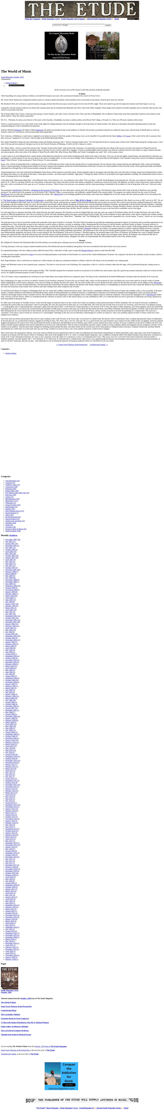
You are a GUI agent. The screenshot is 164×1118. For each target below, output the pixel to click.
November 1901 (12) (12, 620)
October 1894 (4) (11, 550)
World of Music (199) (13, 531)
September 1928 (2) (12, 937)
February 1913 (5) (11, 811)
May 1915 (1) (10, 841)
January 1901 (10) (11, 604)
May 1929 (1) (10, 941)
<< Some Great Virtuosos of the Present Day (72, 345)
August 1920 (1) (11, 883)
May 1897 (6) (10, 562)
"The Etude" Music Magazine (47, 1108)
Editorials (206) (10, 489)
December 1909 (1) (12, 738)
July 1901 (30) (10, 614)
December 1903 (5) (12, 662)
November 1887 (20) (12, 540)
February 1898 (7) (11, 572)
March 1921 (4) (10, 891)
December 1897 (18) (12, 570)
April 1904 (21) (10, 668)
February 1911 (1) (11, 767)
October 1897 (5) (11, 568)
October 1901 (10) (11, 618)
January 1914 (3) (11, 821)
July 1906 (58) (10, 700)
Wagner (87, 228)
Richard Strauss (87, 250)
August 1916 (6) (11, 851)
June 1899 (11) (10, 584)
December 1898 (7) (12, 582)
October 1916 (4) (11, 855)
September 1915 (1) (12, 843)
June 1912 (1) (10, 799)
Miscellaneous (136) (12, 499)
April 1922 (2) (10, 899)
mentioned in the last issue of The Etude (45, 190)
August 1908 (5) (11, 714)
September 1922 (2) (12, 905)
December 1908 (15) (12, 716)
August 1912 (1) (11, 803)
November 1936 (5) (12, 955)
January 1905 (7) (11, 684)
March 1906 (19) (11, 698)
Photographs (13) (11, 507)
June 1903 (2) (10, 652)
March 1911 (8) (10, 769)
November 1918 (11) (12, 869)
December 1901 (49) (12, 622)
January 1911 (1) (11, 764)
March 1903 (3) (10, 646)
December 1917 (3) (12, 865)
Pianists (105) (10, 509)
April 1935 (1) (10, 953)
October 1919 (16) (11, 873)
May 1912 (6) (10, 797)
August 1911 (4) (11, 779)
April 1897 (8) (10, 560)
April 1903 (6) (10, 648)
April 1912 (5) (10, 795)
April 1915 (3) (10, 839)
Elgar (3, 160)
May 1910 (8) (10, 748)
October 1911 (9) (11, 783)
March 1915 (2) (10, 837)
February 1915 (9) (11, 835)
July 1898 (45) (10, 578)
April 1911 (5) (10, 771)
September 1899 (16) (12, 586)
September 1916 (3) (12, 853)
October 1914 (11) (11, 831)
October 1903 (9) (11, 658)
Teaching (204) (10, 523)
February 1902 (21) (12, 626)
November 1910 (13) (12, 760)
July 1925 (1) (10, 929)
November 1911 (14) (12, 785)
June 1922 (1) (10, 903)
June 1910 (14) (10, 750)
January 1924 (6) (11, 919)
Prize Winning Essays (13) (14, 511)
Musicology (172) (11, 501)
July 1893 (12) (10, 548)
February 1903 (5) (11, 644)
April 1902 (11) (10, 628)
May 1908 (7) (10, 712)
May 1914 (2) (10, 825)
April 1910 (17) (10, 746)
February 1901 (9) (11, 606)
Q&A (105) (9, 515)
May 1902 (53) (10, 630)
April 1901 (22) (10, 610)
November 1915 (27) (12, 845)
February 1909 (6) (11, 720)
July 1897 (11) (10, 566)
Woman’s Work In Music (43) (15, 529)
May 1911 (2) (10, 773)
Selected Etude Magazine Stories (99, 19)
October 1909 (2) (11, 736)
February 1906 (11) (12, 696)
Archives (13, 535)
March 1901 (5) (10, 608)
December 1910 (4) (12, 762)
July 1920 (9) (10, 881)
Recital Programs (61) (13, 517)
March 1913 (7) (10, 813)
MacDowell (17, 190)
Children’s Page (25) (12, 485)
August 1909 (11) (11, 732)
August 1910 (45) (11, 754)
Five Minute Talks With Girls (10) (17, 493)
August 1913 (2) (11, 815)
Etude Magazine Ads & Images (73, 19)
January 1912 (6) (11, 789)
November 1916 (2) (12, 857)
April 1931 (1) (10, 945)
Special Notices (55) (12, 519)
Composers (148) (11, 487)
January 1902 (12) (11, 624)
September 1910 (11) (12, 756)
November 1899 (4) (12, 590)
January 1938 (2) (11, 957)
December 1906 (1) (12, 706)
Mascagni (157, 283)
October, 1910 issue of (50, 1046)
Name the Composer (32, 19)
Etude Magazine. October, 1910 (12, 77)
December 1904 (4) (12, 682)
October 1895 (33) (11, 556)
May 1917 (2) (10, 859)
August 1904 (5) (11, 676)
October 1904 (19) (11, 680)
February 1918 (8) (11, 867)
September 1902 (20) (12, 636)
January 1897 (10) (11, 558)
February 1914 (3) (11, 823)
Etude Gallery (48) (12, 491)
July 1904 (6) (10, 674)
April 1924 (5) (10, 923)
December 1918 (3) (12, 871)
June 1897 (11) (10, 564)
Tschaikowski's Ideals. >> (99, 345)
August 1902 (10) (11, 634)
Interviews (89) (10, 495)
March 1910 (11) (11, 744)
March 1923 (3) (10, 909)
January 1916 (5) (11, 847)
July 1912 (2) (10, 801)
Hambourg (18, 130)
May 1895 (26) (10, 554)
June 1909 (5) (10, 728)
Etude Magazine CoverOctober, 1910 (9, 991)
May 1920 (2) (10, 879)
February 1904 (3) (11, 664)
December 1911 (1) (12, 787)
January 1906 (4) (11, 694)
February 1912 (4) (11, 791)
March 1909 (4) (10, 722)
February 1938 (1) (11, 959)
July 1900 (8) (10, 602)
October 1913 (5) (11, 817)
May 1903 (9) (10, 650)
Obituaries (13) (10, 503)
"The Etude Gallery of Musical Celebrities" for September (23, 200)
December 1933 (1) (12, 949)
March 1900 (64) (11, 596)
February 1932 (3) (11, 947)
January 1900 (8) (11, 592)
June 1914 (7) (10, 827)
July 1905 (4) (10, 692)
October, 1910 (25, 998)
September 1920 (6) (12, 885)
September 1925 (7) (12, 933)
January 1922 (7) (11, 897)
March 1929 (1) (10, 939)
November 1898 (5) (12, 580)
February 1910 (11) (12, 742)
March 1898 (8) (10, 574)
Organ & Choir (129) (12, 505)
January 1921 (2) (11, 889)
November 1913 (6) (12, 819)
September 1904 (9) (12, 678)
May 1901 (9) (10, 612)
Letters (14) (9, 497)
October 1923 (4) (11, 913)
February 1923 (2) (11, 907)
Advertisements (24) (12, 481)
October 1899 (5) (11, 588)
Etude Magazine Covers (51, 19)
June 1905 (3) (10, 690)
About (116, 19)
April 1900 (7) (10, 598)
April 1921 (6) (10, 893)
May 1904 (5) (10, 670)
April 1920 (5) (10, 877)
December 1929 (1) (12, 943)
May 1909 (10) (10, 726)
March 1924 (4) (10, 921)
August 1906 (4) (11, 702)
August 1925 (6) (11, 931)
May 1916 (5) (10, 849)
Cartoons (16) (10, 483)
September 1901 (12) (12, 616)
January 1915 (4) (11, 833)
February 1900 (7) (11, 594)
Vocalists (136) (10, 527)
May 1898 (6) (10, 576)
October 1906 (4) (11, 704)
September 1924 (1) (12, 927)
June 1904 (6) (10, 672)
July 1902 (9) (10, 632)
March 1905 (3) (10, 688)
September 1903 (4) (12, 656)
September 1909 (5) (12, 734)
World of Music (11, 83)
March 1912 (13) (11, 793)
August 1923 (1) (11, 911)
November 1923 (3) (12, 915)
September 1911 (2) (12, 781)
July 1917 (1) (10, 863)
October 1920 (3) (11, 887)
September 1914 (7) (12, 829)
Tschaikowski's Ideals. (9, 1054)
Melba (119, 136)
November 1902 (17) (12, 640)
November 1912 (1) (12, 807)
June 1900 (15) (10, 600)
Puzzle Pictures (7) (12, 513)
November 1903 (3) (12, 660)
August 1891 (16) (11, 544)
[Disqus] (82, 388)
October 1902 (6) (11, 638)
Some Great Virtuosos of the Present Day (15, 1050)
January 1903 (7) (11, 642)
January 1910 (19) (11, 740)
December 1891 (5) (12, 546)
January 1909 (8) (11, 718)
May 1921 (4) (10, 895)
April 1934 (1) (10, 951)
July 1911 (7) (10, 777)
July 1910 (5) (10, 752)
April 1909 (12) (10, 724)
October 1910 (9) (11, 758)
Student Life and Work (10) (15, 521)
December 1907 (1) (12, 710)
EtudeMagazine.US (86, 1108)
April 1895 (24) (10, 552)
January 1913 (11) (11, 809)
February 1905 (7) (11, 686)
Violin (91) (9, 525)
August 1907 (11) (11, 708)
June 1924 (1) (10, 925)
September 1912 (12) (12, 805)
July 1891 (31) (10, 542)
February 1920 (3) (11, 875)
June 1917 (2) (10, 861)
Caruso (127, 136)
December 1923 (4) (12, 917)
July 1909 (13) (10, 730)
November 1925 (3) (12, 935)
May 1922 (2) (10, 901)
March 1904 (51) (11, 666)
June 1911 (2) (10, 775)
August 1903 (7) (11, 654)
